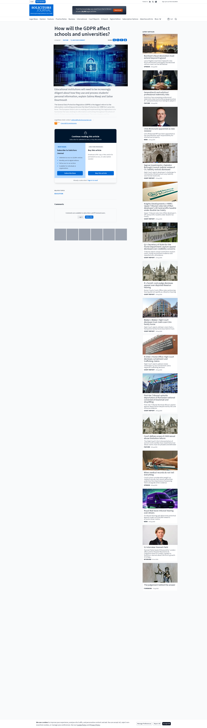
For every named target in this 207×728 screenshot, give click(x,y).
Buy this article (101, 173)
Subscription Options (130, 19)
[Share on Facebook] (121, 40)
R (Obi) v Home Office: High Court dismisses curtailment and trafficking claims (159, 359)
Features (50, 19)
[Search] (176, 19)
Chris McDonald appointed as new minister (159, 129)
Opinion (43, 19)
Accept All (166, 724)
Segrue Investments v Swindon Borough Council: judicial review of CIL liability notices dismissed (159, 167)
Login (32, 2)
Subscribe (89, 217)
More (156, 19)
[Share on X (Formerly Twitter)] (118, 40)
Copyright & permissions (69, 123)
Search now (117, 10)
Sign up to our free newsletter (170, 2)
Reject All (157, 724)
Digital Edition (115, 19)
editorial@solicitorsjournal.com (81, 120)
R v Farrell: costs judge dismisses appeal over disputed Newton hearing (158, 285)
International (82, 19)
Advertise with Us (146, 19)
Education (58, 193)
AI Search (104, 19)
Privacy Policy (95, 725)
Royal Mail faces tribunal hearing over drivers (159, 511)
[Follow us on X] (153, 2)
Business (72, 19)
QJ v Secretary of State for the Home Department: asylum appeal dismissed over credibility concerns (160, 246)
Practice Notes (61, 19)
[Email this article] (125, 40)
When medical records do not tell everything (159, 473)
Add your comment (78, 40)
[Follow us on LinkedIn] (150, 2)
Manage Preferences (144, 724)
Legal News (33, 19)
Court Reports (94, 19)
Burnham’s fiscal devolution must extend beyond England (159, 57)
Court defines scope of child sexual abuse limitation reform (159, 437)
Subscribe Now (40, 2)
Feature (65, 40)
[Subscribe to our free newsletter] (156, 2)
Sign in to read (93, 180)
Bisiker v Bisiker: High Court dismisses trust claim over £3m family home (158, 322)
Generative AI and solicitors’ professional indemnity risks (156, 93)
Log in (81, 217)
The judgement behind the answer (159, 584)
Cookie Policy (82, 725)
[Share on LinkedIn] (114, 40)
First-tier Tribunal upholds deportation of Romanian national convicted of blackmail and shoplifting (159, 398)
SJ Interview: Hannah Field (156, 547)
